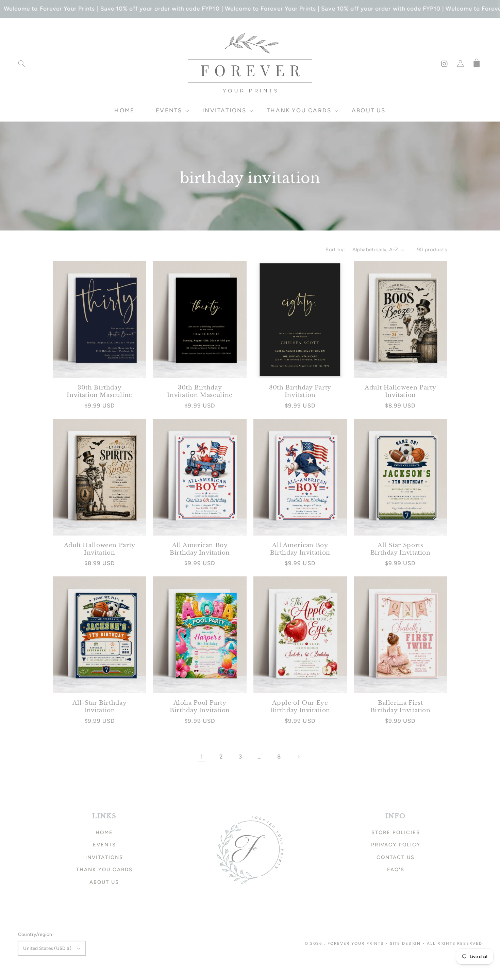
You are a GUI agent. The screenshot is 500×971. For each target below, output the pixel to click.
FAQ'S (395, 869)
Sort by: (335, 249)
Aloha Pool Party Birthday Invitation (200, 706)
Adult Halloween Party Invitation (400, 391)
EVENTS (104, 845)
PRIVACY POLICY (395, 845)
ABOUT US (104, 882)
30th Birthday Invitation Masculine (99, 391)
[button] (21, 63)
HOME (104, 832)
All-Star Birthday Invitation (99, 706)
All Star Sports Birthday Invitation (400, 549)
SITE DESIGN (405, 943)
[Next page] (298, 757)
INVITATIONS (104, 857)
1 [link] (201, 756)
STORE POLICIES (395, 832)
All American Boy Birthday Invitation (200, 549)
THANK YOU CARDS (104, 869)
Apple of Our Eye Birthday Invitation (300, 706)
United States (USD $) (47, 948)
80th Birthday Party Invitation (300, 391)
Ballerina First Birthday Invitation (400, 706)
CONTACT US (396, 857)
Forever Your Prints (356, 943)
